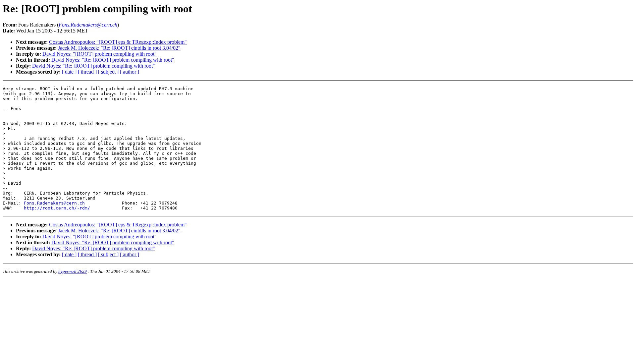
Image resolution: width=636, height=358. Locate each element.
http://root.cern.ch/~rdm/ (57, 208)
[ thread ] (87, 72)
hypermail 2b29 (72, 271)
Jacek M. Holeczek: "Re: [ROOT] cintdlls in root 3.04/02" (119, 48)
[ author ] (129, 72)
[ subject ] (108, 72)
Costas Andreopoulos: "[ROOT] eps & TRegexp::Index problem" (118, 42)
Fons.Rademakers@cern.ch (54, 203)
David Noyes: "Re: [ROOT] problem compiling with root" (112, 60)
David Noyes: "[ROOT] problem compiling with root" (99, 54)
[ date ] (69, 72)
